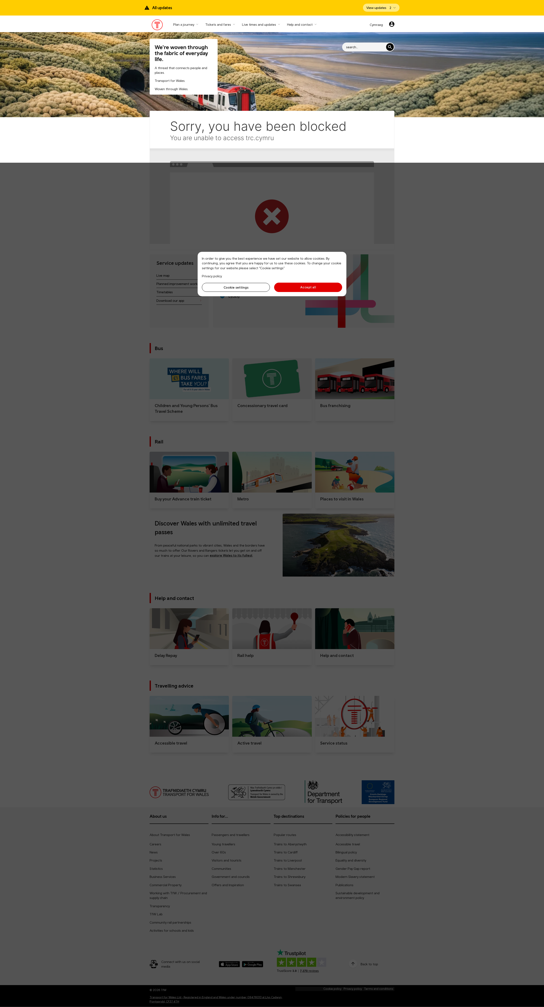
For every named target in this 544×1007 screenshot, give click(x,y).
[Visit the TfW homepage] (157, 25)
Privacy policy (212, 276)
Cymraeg (376, 25)
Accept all (308, 287)
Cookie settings (236, 287)
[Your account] (391, 24)
